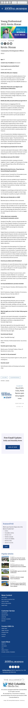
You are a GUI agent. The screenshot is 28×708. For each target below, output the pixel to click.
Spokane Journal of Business (8, 652)
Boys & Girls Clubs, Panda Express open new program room (19, 393)
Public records (5, 601)
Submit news (4, 628)
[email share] (11, 43)
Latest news (4, 597)
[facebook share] (8, 43)
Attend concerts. (9, 542)
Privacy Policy (4, 650)
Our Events (4, 646)
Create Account (22, 2)
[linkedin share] (2, 43)
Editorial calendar (5, 619)
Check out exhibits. (9, 538)
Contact (3, 636)
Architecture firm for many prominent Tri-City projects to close (17, 559)
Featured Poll (8, 524)
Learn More (5, 642)
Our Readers (4, 613)
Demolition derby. (9, 533)
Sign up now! (12, 447)
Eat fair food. (8, 534)
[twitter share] (5, 43)
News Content (6, 595)
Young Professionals (15, 377)
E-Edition (3, 634)
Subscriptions (4, 615)
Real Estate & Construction (7, 599)
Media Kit (3, 621)
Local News (4, 377)
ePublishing (22, 700)
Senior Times (4, 605)
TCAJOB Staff (11, 40)
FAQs (2, 648)
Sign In (14, 2)
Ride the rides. (8, 540)
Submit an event (5, 630)
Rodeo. (6, 531)
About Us (3, 644)
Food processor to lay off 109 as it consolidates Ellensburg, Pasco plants (18, 585)
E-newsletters (4, 632)
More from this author (19, 405)
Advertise (3, 617)
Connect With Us (7, 626)
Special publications (6, 603)
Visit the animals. (9, 536)
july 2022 (7, 380)
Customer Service (8, 611)
